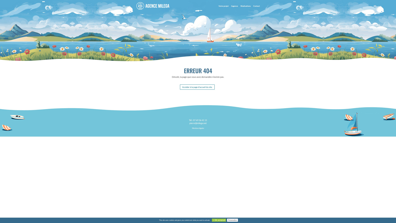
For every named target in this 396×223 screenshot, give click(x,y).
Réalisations (246, 6)
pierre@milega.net (198, 123)
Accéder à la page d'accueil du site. (197, 87)
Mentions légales (198, 128)
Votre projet (224, 6)
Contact (256, 6)
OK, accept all (219, 220)
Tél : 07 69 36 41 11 (198, 120)
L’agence (234, 6)
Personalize (232, 220)
